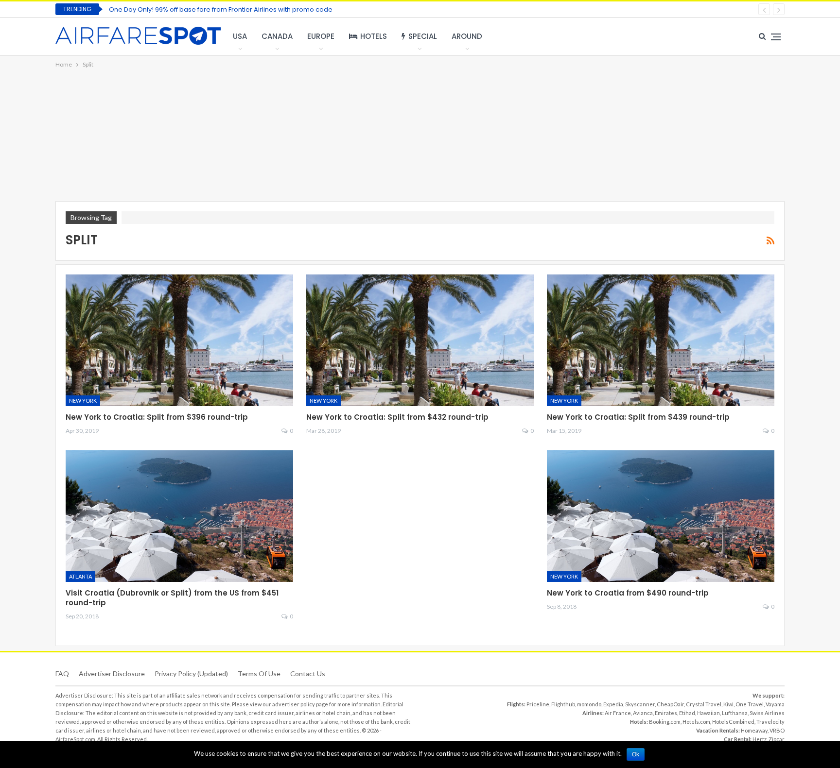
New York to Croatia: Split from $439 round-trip (638, 417)
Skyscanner (640, 704)
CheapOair (670, 704)
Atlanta (80, 576)
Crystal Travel (703, 704)
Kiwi (728, 704)
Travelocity (770, 721)
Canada (277, 36)
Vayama (775, 704)
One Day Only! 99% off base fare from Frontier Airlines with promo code (220, 9)
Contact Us (307, 673)
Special (422, 36)
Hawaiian (708, 713)
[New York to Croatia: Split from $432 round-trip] (420, 340)
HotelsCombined (733, 721)
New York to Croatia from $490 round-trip (628, 593)
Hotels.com (696, 721)
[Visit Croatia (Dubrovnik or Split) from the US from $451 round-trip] (179, 516)
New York (83, 400)
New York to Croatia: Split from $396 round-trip (157, 417)
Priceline (537, 704)
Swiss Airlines (767, 713)
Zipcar (777, 739)
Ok (635, 754)
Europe (320, 36)
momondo (589, 704)
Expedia (613, 704)
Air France (618, 713)
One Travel (749, 704)
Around (467, 36)
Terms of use (259, 673)
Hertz (759, 739)
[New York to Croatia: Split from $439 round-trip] (660, 340)
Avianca (643, 713)
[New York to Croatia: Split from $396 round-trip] (179, 340)
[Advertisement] (420, 135)
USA (240, 36)
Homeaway (754, 730)
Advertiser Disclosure (112, 673)
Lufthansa (735, 713)
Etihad (687, 713)
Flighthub (563, 704)
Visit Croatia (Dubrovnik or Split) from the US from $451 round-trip (172, 598)
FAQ (62, 673)
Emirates (666, 713)
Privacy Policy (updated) (191, 673)
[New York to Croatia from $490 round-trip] (660, 516)
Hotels (373, 36)
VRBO (777, 730)
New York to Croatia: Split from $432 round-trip (397, 417)
